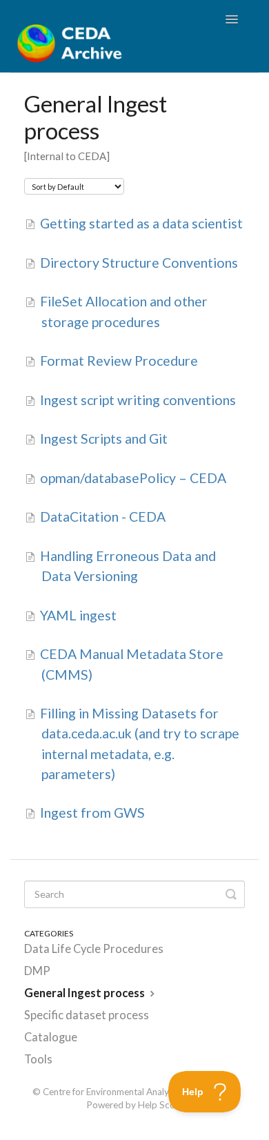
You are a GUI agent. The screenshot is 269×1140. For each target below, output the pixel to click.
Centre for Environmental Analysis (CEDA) (127, 1091)
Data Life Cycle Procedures (93, 949)
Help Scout (160, 1104)
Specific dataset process (86, 1015)
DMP (37, 971)
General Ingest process (85, 993)
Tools (38, 1059)
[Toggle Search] (231, 894)
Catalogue (50, 1037)
